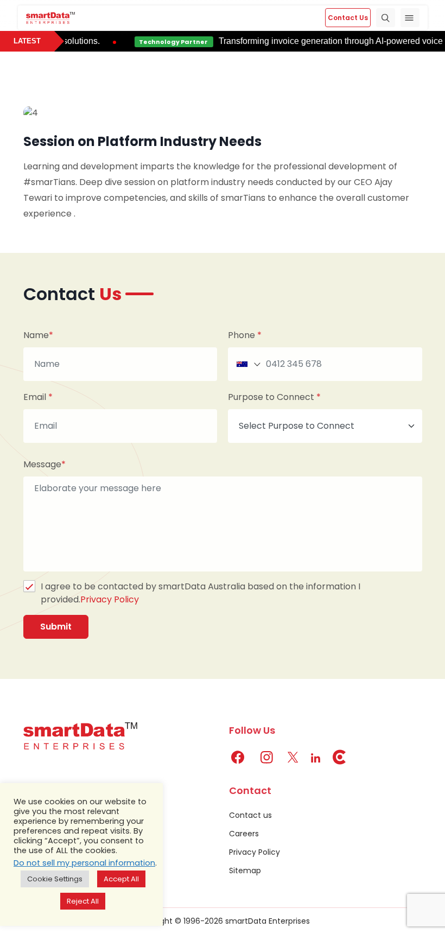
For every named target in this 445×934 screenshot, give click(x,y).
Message (44, 464)
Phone (245, 335)
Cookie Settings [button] (54, 879)
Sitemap (245, 870)
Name (38, 335)
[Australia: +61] (247, 364)
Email (38, 397)
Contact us (250, 815)
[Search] (385, 17)
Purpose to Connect (274, 397)
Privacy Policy (109, 599)
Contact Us (348, 17)
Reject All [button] (83, 901)
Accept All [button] (121, 879)
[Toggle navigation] (409, 17)
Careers (244, 833)
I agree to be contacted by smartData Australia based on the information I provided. (200, 593)
